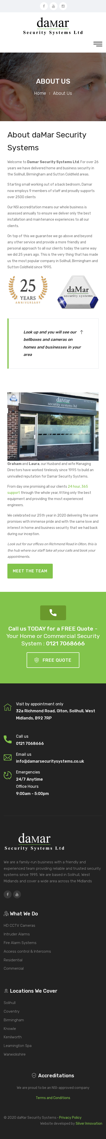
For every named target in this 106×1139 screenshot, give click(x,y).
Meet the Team (30, 571)
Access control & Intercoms (27, 951)
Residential (13, 960)
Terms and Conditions (53, 1098)
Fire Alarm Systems (20, 943)
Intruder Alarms (17, 934)
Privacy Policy (70, 1118)
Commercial (14, 968)
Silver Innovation (89, 1123)
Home (40, 93)
